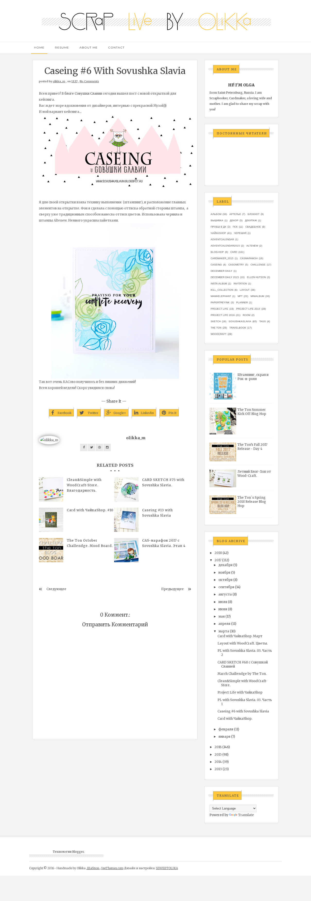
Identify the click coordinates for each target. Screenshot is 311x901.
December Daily (221, 271)
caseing (216, 264)
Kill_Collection (222, 290)
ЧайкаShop (218, 233)
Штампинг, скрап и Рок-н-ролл (252, 377)
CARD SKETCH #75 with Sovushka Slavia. (163, 482)
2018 (218, 553)
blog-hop (217, 252)
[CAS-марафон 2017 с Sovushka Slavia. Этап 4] (126, 550)
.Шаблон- (93, 868)
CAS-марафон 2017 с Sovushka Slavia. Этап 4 (164, 543)
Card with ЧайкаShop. (234, 719)
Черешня (240, 233)
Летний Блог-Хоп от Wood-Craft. (254, 474)
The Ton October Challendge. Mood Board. (90, 543)
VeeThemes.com (112, 868)
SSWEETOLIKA (167, 868)
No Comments (89, 81)
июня (222, 609)
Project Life (219, 308)
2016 (218, 747)
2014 (218, 762)
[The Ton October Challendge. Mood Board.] (51, 550)
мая (221, 616)
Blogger (78, 851)
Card (233, 252)
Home (39, 47)
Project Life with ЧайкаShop (239, 692)
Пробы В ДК (218, 226)
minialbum (257, 296)
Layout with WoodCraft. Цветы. (242, 643)
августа (225, 594)
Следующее (56, 589)
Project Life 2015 (248, 308)
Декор (234, 220)
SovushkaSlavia (240, 321)
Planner (242, 302)
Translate (246, 815)
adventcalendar (222, 239)
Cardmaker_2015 (222, 258)
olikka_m (59, 81)
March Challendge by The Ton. (242, 674)
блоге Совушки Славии (83, 93)
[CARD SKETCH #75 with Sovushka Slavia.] (126, 489)
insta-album (219, 283)
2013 (218, 769)
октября (225, 580)
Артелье (235, 214)
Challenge (258, 264)
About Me (88, 47)
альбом (216, 214)
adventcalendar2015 (225, 245)
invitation (240, 283)
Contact (116, 47)
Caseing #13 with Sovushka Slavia (157, 513)
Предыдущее (172, 589)
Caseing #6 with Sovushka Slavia (243, 711)
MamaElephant (221, 296)
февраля (225, 729)
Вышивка (217, 220)
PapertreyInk (220, 302)
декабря (225, 565)
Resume (62, 47)
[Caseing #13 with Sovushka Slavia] (126, 520)
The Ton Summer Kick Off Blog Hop (251, 412)
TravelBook (237, 327)
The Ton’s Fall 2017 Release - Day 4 (252, 447)
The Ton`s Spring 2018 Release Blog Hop (251, 502)
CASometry (236, 264)
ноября (224, 572)
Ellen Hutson (256, 277)
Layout (245, 290)
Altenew (252, 245)
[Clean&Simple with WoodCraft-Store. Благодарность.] (51, 489)
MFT (240, 296)
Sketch (216, 321)
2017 (218, 560)
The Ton (216, 327)
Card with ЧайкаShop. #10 (90, 510)
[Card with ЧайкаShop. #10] (51, 520)
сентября (226, 587)
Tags (262, 321)
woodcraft (218, 334)
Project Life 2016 (223, 315)
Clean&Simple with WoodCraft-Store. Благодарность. (84, 485)
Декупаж (251, 220)
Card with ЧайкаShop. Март (239, 636)
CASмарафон (249, 258)
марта (223, 631)
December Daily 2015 (225, 277)
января (224, 737)
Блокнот (253, 214)
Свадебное (253, 226)
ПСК (235, 226)
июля (222, 602)
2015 (218, 754)
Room (246, 315)
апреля (224, 624)
